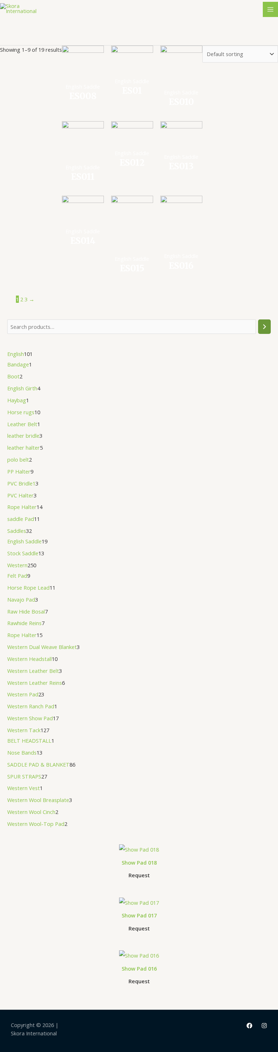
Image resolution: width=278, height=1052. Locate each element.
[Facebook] (249, 1025)
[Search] (264, 326)
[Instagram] (264, 1025)
